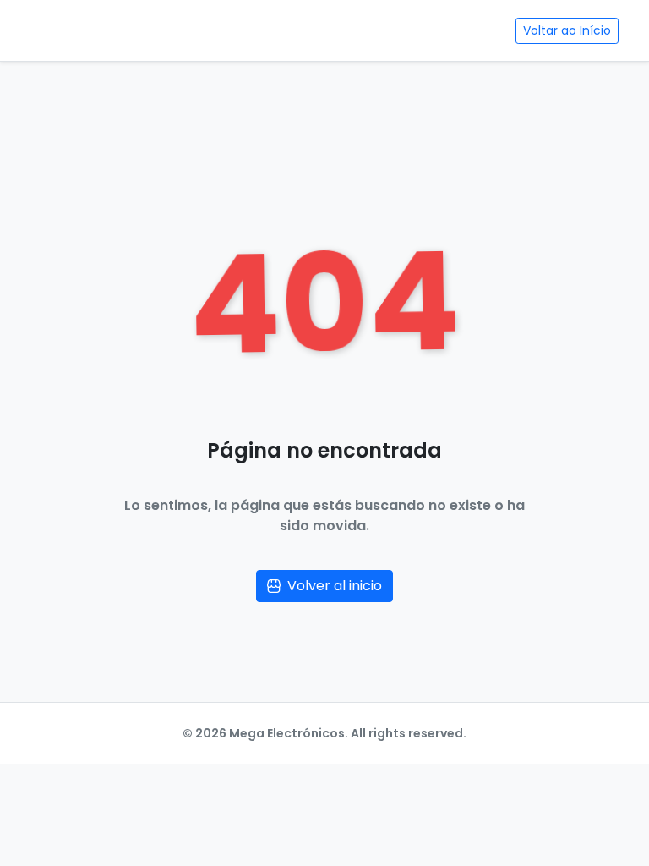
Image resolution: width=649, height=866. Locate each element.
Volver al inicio (334, 585)
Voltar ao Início (567, 30)
